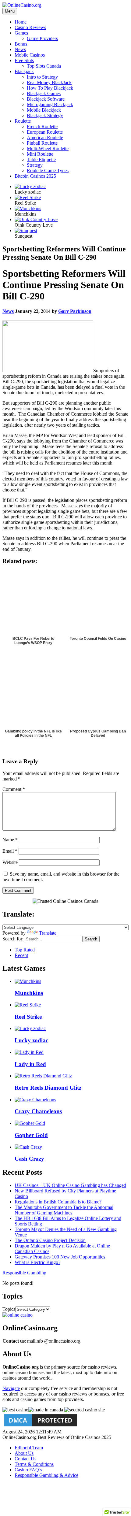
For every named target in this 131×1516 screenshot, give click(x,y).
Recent (21, 955)
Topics (8, 1309)
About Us (24, 1453)
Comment (13, 789)
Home (21, 21)
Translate (47, 933)
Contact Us (25, 1458)
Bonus (21, 43)
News (20, 49)
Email (9, 851)
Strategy (35, 165)
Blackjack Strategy (45, 115)
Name (10, 839)
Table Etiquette (41, 159)
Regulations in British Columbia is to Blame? (58, 1201)
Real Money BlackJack (49, 82)
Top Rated (25, 949)
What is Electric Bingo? (37, 1262)
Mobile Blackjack (44, 110)
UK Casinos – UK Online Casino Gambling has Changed (70, 1185)
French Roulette (42, 126)
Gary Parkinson (74, 311)
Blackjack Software (46, 99)
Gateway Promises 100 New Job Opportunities (60, 1256)
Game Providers (42, 38)
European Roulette (45, 132)
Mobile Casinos (30, 54)
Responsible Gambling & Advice (46, 1475)
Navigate (11, 1388)
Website (10, 862)
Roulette (23, 121)
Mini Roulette (40, 154)
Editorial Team (29, 1447)
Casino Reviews (30, 27)
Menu (10, 11)
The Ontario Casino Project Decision (50, 1240)
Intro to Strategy (42, 77)
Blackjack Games (44, 93)
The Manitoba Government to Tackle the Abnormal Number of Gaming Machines (64, 1210)
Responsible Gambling (24, 1272)
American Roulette (45, 137)
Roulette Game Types (48, 170)
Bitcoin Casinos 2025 (35, 176)
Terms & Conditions (34, 1464)
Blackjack (24, 71)
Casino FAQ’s (28, 1469)
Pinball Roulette (42, 143)
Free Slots (24, 60)
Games (21, 32)
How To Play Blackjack (50, 88)
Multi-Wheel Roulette (48, 148)
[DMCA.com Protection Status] (40, 1426)
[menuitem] (72, 22)
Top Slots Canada (44, 66)
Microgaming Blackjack (50, 104)
